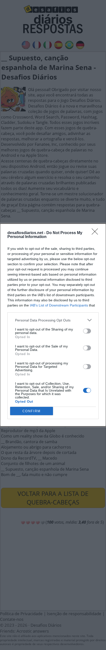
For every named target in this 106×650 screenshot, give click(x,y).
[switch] (87, 331)
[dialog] (53, 325)
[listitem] (53, 320)
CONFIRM (31, 411)
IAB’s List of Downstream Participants (59, 305)
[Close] (96, 233)
